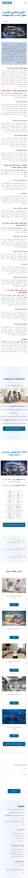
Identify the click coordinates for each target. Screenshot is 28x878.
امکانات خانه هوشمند (19, 836)
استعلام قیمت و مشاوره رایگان (17, 833)
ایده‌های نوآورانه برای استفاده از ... (16, 856)
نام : (25, 768)
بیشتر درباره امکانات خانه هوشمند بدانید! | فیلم (14, 525)
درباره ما (21, 840)
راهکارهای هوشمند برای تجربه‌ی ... (16, 849)
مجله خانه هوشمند (19, 838)
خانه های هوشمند (21, 45)
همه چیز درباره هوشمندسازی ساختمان (14, 744)
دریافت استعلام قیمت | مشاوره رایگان (14, 429)
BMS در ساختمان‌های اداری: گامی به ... (15, 854)
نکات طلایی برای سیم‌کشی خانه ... (16, 851)
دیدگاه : (24, 775)
